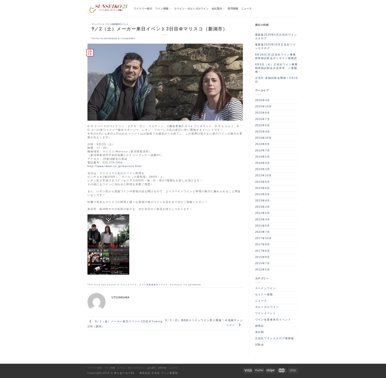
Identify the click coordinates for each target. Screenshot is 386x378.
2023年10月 (263, 175)
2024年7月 (262, 150)
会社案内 (216, 8)
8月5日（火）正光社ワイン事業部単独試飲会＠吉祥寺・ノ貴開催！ (276, 68)
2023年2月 (262, 206)
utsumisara (128, 39)
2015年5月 (262, 269)
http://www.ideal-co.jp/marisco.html (114, 166)
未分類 (259, 332)
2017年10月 (263, 238)
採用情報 (233, 8)
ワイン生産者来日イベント (117, 24)
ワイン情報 (161, 8)
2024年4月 (262, 162)
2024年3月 (262, 169)
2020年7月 (262, 231)
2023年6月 (262, 188)
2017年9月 (262, 244)
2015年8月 (262, 257)
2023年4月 (262, 200)
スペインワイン (265, 288)
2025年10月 (263, 106)
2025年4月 (262, 131)
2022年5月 (262, 213)
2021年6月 (262, 225)
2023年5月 (262, 194)
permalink (195, 285)
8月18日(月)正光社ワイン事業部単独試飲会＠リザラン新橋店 (276, 56)
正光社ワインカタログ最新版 (274, 338)
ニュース (246, 8)
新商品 (259, 325)
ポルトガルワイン (267, 306)
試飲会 (259, 344)
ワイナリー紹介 (143, 8)
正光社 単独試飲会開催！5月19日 (276, 79)
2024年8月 (262, 144)
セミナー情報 (264, 294)
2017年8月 (262, 250)
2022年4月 (262, 219)
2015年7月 (262, 263)
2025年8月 (262, 112)
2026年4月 (262, 100)
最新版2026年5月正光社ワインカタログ (276, 36)
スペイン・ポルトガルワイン (191, 8)
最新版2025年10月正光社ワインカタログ (275, 46)
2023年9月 (262, 181)
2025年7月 (262, 119)
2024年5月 (262, 156)
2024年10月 (263, 137)
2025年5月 (262, 125)
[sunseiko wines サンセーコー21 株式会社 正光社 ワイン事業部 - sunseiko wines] (107, 8)
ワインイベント (98, 24)
